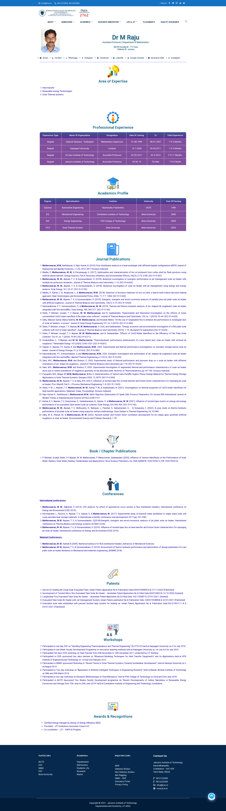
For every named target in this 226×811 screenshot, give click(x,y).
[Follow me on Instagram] (177, 3)
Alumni (163, 3)
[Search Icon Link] (184, 21)
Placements (149, 22)
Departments (83, 762)
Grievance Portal (122, 781)
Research (81, 771)
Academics (85, 22)
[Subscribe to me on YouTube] (180, 3)
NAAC (41, 768)
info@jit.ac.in (46, 3)
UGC (40, 765)
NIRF (117, 766)
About (50, 22)
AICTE (41, 762)
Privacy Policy (121, 784)
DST (40, 771)
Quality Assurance (170, 22)
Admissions (66, 22)
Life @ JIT (130, 22)
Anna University (45, 774)
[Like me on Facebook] (169, 3)
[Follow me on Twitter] (173, 3)
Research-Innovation (108, 22)
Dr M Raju (125, 37)
